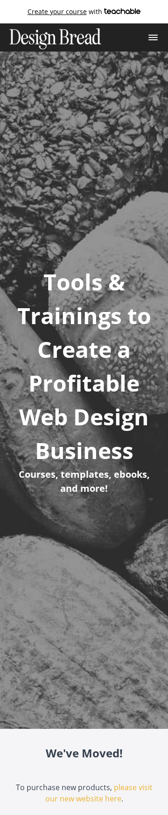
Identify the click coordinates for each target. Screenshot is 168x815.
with (66, 11)
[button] (153, 37)
